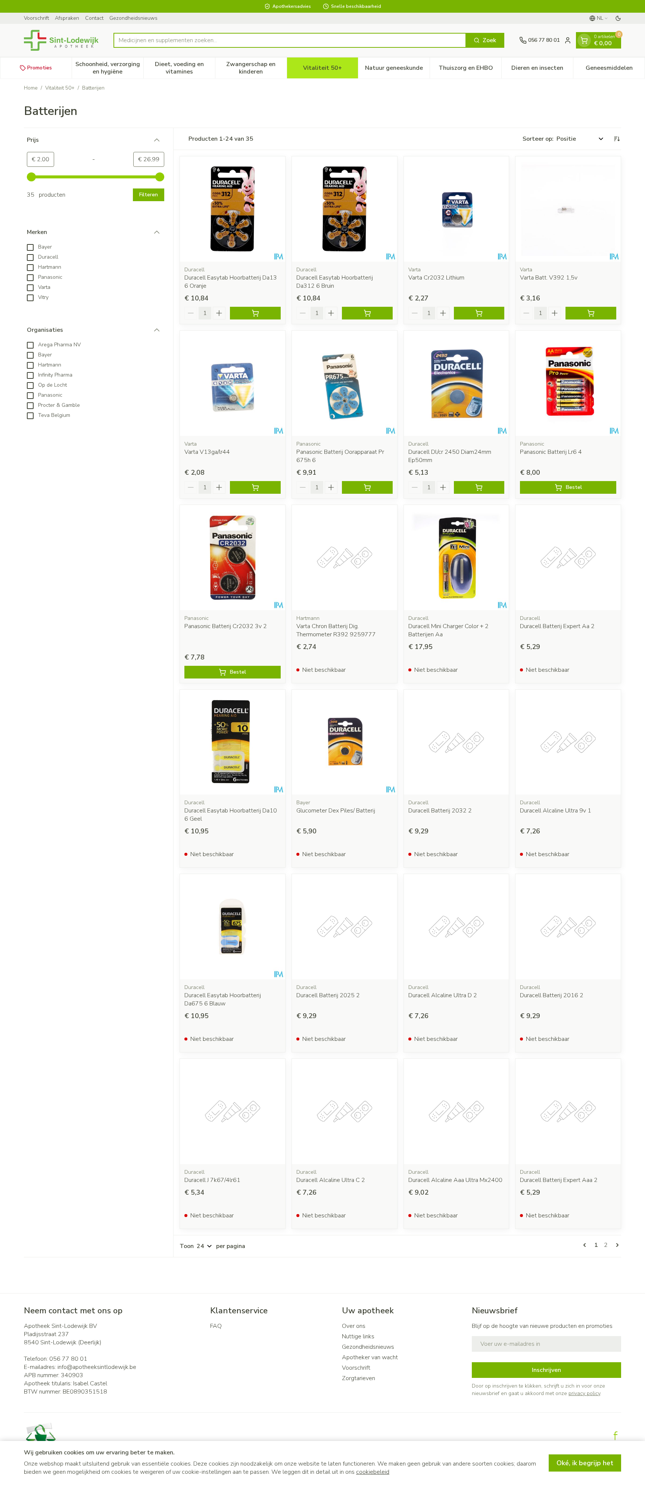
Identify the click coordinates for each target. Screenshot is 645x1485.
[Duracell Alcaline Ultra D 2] (456, 926)
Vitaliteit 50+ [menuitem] (330, 70)
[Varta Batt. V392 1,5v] (568, 209)
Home (31, 87)
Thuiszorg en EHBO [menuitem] (470, 70)
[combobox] (289, 40)
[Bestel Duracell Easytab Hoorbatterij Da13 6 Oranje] (255, 313)
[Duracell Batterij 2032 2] (456, 742)
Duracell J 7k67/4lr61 (212, 1180)
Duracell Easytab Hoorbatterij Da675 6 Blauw (222, 999)
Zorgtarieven (358, 1378)
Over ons (353, 1326)
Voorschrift (36, 18)
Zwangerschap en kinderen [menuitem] (256, 68)
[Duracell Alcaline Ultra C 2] (344, 1111)
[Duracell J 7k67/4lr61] (232, 1111)
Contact (94, 18)
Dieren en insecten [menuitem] (542, 70)
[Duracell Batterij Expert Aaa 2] (568, 1111)
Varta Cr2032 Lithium (436, 278)
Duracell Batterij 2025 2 (328, 995)
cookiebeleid (372, 1472)
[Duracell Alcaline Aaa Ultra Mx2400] (456, 1111)
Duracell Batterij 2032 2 (440, 811)
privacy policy (584, 1393)
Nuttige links (358, 1336)
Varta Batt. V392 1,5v (548, 278)
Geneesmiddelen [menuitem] (615, 70)
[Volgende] (616, 1245)
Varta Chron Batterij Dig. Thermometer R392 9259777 (336, 630)
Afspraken (67, 18)
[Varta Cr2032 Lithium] (456, 209)
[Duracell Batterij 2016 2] (568, 926)
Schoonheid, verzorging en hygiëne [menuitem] (109, 68)
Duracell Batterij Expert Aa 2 (557, 626)
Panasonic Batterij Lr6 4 (551, 452)
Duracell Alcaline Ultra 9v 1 (555, 811)
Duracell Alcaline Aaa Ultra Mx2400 (455, 1180)
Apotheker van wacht (370, 1357)
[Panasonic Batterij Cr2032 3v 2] (232, 557)
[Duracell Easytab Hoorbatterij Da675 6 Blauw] (232, 926)
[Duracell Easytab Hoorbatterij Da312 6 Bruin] (344, 209)
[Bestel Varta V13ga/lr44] (255, 487)
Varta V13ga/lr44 (207, 452)
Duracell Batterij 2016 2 (551, 995)
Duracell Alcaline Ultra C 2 (330, 1180)
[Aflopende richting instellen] (616, 139)
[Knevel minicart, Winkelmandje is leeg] (584, 40)
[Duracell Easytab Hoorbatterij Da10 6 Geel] (232, 742)
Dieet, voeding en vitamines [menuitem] (185, 68)
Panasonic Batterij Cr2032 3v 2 (225, 626)
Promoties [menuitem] (39, 67)
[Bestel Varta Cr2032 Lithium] (479, 313)
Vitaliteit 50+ (60, 87)
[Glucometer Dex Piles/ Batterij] (344, 742)
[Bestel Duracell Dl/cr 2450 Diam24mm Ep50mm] (479, 487)
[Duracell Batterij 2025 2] (344, 926)
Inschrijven (546, 1370)
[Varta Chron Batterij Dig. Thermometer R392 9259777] (344, 557)
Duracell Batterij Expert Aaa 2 (559, 1180)
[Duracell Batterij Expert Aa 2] (568, 557)
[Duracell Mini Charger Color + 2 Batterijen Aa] (456, 557)
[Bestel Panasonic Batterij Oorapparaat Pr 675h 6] (367, 487)
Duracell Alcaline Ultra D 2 (442, 995)
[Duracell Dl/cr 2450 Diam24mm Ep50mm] (456, 383)
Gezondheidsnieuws (133, 18)
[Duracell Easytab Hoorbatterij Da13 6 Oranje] (232, 209)
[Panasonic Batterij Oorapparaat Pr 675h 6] (344, 383)
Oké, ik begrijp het (585, 1463)
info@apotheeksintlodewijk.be (96, 1367)
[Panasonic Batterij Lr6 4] (568, 383)
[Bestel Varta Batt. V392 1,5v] (590, 313)
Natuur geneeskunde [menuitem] (397, 70)
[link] (586, 1245)
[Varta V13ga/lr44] (232, 383)
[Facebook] (615, 1435)
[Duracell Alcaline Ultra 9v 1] (568, 742)
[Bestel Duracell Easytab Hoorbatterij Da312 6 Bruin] (367, 313)
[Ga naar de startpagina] (61, 40)
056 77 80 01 (68, 1359)
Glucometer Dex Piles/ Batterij (335, 811)
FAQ (216, 1326)
